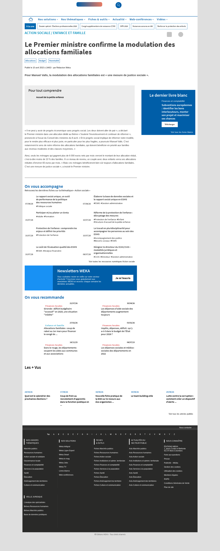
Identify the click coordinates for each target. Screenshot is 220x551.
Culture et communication (34, 485)
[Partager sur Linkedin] (169, 34)
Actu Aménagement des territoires (142, 481)
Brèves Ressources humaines (36, 506)
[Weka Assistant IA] (89, 4)
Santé (26, 473)
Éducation (28, 477)
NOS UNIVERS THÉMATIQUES (32, 441)
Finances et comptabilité (34, 465)
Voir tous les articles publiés (181, 414)
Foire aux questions (172, 455)
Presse (167, 459)
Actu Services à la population (141, 469)
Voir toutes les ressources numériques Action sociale (112, 261)
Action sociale (37, 32)
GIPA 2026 (124, 26)
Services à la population (34, 469)
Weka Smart (64, 455)
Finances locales (53, 306)
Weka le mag (64, 459)
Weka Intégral (64, 446)
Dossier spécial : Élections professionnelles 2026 (58, 26)
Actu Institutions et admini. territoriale (144, 461)
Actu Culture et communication (141, 485)
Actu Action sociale (136, 457)
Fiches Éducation (101, 477)
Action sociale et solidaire (34, 457)
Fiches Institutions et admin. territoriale (109, 461)
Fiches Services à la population (106, 469)
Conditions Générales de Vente (176, 483)
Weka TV (62, 467)
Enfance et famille (69, 32)
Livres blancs (64, 471)
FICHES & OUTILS (100, 441)
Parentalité (54, 60)
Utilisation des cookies (173, 471)
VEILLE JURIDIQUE (34, 497)
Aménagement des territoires (35, 481)
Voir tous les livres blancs (182, 132)
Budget (42, 60)
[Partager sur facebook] (180, 34)
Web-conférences (66, 475)
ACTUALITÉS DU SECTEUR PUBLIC (139, 441)
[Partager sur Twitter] (175, 34)
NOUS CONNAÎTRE (174, 441)
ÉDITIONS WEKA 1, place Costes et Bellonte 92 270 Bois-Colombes (175, 448)
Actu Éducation (135, 477)
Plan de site (169, 487)
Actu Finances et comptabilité (141, 465)
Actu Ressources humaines (140, 453)
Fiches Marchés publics (103, 449)
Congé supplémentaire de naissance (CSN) (98, 26)
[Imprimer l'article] (192, 34)
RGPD (166, 479)
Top (48, 434)
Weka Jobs (63, 463)
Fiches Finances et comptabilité (107, 465)
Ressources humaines (33, 453)
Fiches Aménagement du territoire (107, 481)
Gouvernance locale (32, 461)
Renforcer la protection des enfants (171, 26)
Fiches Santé (99, 473)
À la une (30, 26)
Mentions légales (171, 475)
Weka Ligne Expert (66, 451)
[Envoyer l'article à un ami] (186, 34)
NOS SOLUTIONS (68, 441)
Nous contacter (185, 428)
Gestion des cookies (172, 467)
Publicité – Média (171, 463)
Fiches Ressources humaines (106, 453)
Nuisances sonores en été (143, 26)
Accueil (30, 19)
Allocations (30, 60)
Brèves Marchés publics (33, 510)
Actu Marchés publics (137, 449)
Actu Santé (133, 473)
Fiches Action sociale (102, 457)
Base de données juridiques (35, 514)
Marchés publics (30, 449)
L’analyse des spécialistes (34, 502)
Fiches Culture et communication (107, 485)
